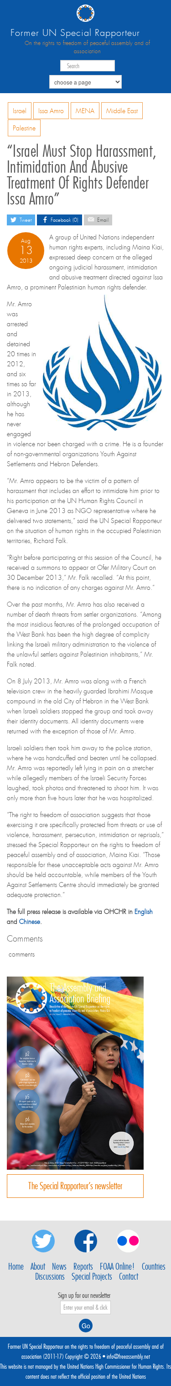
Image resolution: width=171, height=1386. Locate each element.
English (144, 911)
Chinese (29, 921)
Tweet (24, 220)
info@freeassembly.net (128, 1356)
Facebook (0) (63, 220)
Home (16, 1266)
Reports (83, 1266)
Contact (128, 1276)
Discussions (50, 1276)
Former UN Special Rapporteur (75, 33)
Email (102, 220)
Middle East (122, 111)
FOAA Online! (117, 1266)
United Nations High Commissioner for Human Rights (115, 1366)
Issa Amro (51, 111)
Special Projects (92, 1276)
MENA (85, 111)
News (59, 1266)
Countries (154, 1266)
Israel (19, 111)
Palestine (24, 128)
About (38, 1266)
